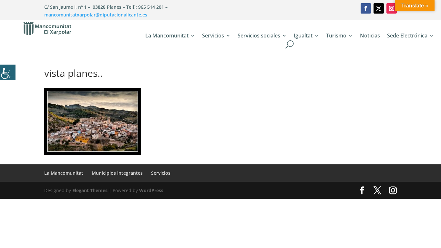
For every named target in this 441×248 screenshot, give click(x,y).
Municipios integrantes (117, 173)
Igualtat (303, 36)
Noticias (370, 36)
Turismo (336, 36)
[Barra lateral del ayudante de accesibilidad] (7, 72)
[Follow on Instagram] (391, 8)
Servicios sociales (259, 36)
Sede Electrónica (407, 36)
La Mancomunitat (167, 36)
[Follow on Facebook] (366, 8)
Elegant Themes (90, 190)
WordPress (151, 190)
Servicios (213, 36)
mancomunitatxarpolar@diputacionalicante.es (95, 15)
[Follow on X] (379, 8)
